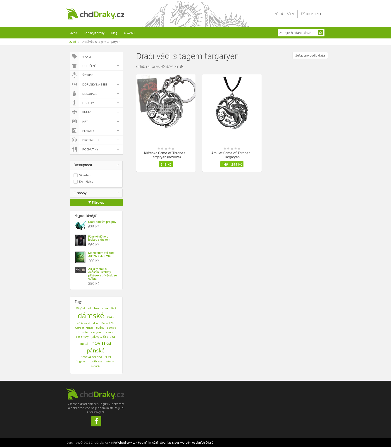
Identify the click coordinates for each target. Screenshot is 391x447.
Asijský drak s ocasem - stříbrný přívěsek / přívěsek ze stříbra (102, 273)
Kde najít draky (94, 33)
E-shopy (80, 193)
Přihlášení (287, 14)
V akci (86, 57)
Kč (165, 164)
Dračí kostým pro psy (102, 222)
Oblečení (88, 66)
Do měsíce (86, 181)
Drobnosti (90, 140)
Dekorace (89, 94)
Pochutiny (90, 149)
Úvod (73, 33)
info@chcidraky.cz (123, 442)
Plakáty (88, 131)
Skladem (85, 175)
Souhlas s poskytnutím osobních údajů (186, 442)
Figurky (88, 103)
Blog (114, 33)
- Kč (232, 164)
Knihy (86, 112)
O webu (129, 33)
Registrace (314, 14)
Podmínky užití (148, 442)
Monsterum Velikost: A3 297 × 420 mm (101, 254)
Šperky (87, 75)
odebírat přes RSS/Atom (158, 66)
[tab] (96, 165)
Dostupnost (83, 165)
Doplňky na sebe (94, 84)
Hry (85, 121)
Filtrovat (97, 202)
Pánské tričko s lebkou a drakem (99, 238)
